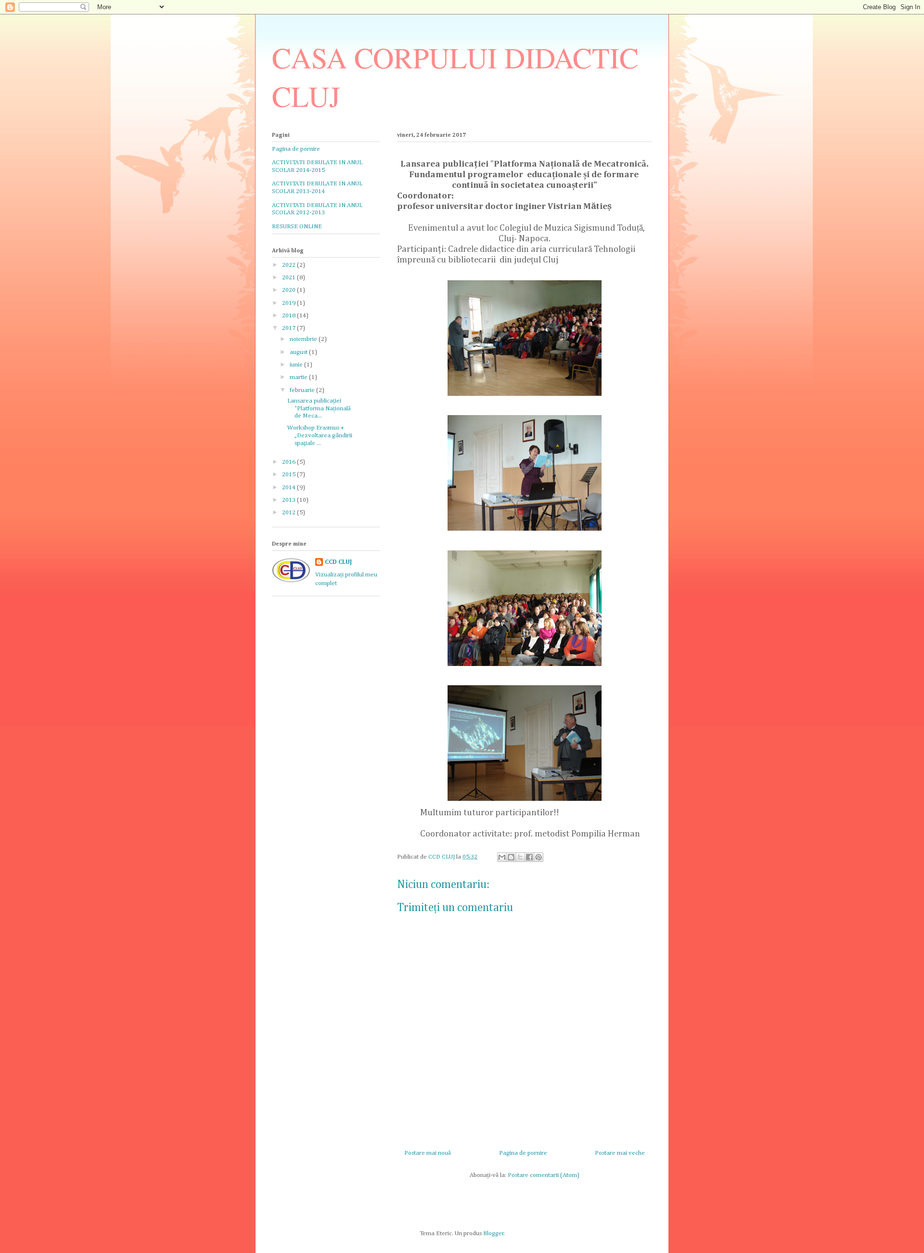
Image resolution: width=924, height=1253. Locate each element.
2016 (289, 462)
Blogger (493, 1233)
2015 (289, 474)
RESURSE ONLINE (297, 226)
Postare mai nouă (427, 1153)
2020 (289, 290)
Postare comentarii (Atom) (543, 1175)
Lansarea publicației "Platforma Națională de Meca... (319, 408)
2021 (289, 277)
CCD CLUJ (338, 562)
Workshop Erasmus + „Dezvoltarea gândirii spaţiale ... (319, 435)
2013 (289, 500)
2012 (289, 512)
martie (299, 377)
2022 (289, 265)
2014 (289, 487)
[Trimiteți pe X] (520, 857)
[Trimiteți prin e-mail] (502, 857)
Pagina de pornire (523, 1153)
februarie (303, 390)
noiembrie (304, 339)
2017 (289, 328)
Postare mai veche (620, 1153)
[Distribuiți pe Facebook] (529, 857)
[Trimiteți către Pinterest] (538, 857)
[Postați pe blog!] (511, 857)
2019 (289, 303)
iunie (297, 365)
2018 (289, 316)
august (299, 352)
